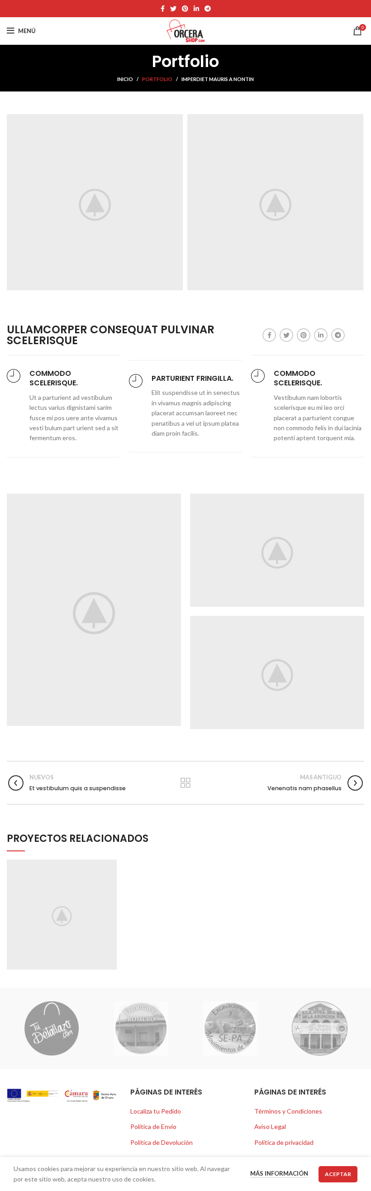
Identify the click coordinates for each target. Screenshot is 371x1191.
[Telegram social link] (208, 8)
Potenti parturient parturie (61, 913)
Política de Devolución (161, 1142)
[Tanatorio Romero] (141, 1028)
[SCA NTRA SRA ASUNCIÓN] (319, 1028)
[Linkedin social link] (196, 8)
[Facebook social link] (162, 8)
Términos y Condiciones (288, 1111)
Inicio (125, 79)
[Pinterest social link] (185, 8)
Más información (279, 1173)
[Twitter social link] (173, 8)
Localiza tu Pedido (155, 1111)
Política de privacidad (284, 1142)
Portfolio (157, 79)
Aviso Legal (270, 1126)
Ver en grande (110, 866)
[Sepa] (230, 1028)
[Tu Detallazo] (51, 1028)
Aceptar (338, 1174)
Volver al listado (185, 783)
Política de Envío (153, 1126)
